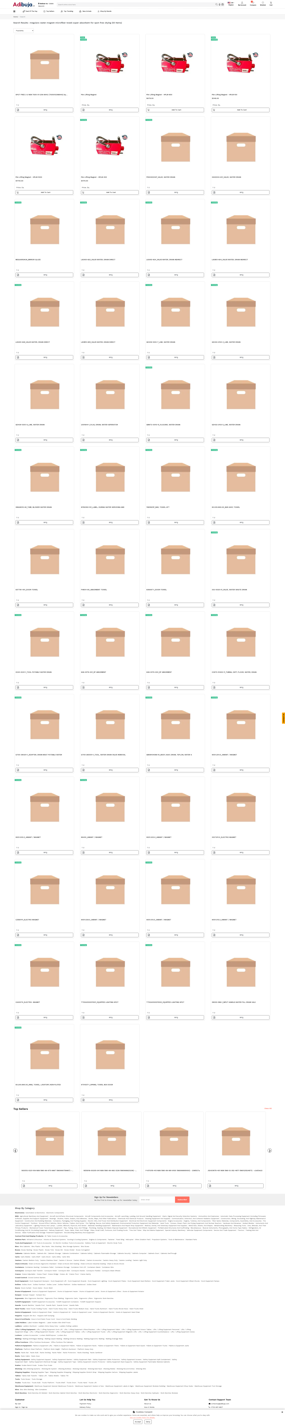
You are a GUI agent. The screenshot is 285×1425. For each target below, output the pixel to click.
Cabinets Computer (139, 1253)
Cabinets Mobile (29, 1253)
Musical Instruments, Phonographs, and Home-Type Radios (225, 1228)
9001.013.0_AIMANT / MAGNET (158, 920)
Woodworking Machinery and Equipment (79, 1232)
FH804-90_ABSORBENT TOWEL (94, 590)
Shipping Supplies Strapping (60, 1372)
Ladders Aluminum (30, 1326)
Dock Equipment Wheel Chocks (188, 1281)
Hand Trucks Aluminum (98, 1309)
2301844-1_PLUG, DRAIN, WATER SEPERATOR (99, 425)
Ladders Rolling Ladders (68, 1326)
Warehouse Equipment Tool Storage (208, 1386)
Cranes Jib (64, 1274)
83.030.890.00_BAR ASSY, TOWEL (226, 507)
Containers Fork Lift (78, 1267)
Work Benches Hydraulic (150, 1393)
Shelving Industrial (79, 1369)
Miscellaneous (196, 1228)
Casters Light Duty (140, 1260)
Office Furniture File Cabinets (62, 1342)
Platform (18, 1349)
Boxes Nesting (26, 1250)
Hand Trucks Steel (136, 1309)
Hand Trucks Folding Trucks (36, 1309)
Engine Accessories (175, 1221)
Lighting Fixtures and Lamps (44, 1225)
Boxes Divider (69, 1250)
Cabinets (18, 1253)
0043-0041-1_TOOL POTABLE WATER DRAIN (34, 672)
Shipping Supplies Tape (39, 1372)
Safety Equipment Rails (82, 1359)
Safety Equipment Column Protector (91, 1362)
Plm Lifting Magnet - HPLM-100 (224, 95)
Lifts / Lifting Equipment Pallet (108, 1329)
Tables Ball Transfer (29, 1376)
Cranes (18, 1274)
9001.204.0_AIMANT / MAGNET (224, 755)
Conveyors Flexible (93, 1271)
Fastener (111, 1239)
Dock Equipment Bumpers (39, 1281)
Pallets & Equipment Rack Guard (132, 1346)
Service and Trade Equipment (225, 1230)
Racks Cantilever (96, 1352)
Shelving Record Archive (125, 1369)
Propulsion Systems (159, 1239)
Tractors (241, 1230)
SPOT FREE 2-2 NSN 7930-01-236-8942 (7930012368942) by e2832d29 (41, 95)
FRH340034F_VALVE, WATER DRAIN (160, 177)
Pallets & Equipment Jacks (179, 1346)
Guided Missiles (248, 1223)
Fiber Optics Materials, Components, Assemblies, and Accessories (237, 1221)
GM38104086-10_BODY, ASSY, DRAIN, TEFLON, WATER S (169, 755)
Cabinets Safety (86, 1253)
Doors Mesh (48, 1288)
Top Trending (68, 11)
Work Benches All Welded (37, 1393)
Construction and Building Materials (38, 1221)
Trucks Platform (48, 1382)
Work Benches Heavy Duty (129, 1393)
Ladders (18, 1326)
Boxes (17, 1250)
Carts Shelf (36, 1257)
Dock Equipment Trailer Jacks (163, 1281)
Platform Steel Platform (33, 1349)
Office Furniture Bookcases (39, 1342)
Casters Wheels (79, 1260)
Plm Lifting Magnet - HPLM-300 (94, 177)
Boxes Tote (49, 1250)
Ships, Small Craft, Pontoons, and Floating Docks (109, 1230)
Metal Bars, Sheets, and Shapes (201, 1225)
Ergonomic (19, 1298)
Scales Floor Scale (45, 1365)
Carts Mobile (25, 1257)
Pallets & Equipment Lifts (42, 1346)
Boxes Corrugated (83, 1250)
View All (268, 1108)
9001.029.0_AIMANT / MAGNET (93, 920)
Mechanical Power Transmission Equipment (46, 1228)
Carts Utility (56, 1257)
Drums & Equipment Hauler (67, 1291)
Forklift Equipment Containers (67, 1302)
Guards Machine (28, 1305)
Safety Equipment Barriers (62, 1359)
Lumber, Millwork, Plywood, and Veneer (71, 1225)
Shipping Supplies (22, 1372)
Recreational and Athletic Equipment (142, 1228)
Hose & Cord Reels (22, 1319)
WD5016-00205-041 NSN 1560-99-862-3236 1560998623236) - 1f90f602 (109, 1171)
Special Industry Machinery (175, 1230)
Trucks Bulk (36, 1382)
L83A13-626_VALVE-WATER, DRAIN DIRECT (33, 342)
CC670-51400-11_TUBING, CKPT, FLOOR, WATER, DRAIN (234, 672)
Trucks (17, 1382)
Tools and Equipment (23, 1243)
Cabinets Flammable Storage (105, 1253)
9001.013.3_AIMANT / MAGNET (224, 920)
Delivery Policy (85, 1407)
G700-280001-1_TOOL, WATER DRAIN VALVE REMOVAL (103, 755)
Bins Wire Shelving (27, 1389)
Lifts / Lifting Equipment (25, 1329)
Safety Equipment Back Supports (119, 1362)
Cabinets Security (123, 1253)
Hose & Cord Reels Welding (66, 1319)
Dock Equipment (21, 1281)
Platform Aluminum (68, 1349)
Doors (17, 1288)
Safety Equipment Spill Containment (156, 1359)
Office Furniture (21, 1342)
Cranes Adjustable (28, 1274)
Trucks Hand (82, 1382)
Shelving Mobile (109, 1369)
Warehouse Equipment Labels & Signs (119, 1386)
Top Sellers (50, 11)
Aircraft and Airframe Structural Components (66, 1216)
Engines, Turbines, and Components (197, 1221)
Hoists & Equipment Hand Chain (128, 1312)
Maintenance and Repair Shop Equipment (127, 1225)
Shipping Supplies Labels (128, 1372)
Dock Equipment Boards (77, 1281)
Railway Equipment (56, 1230)
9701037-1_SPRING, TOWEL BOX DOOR (97, 1085)
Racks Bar (25, 1352)
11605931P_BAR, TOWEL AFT (157, 507)
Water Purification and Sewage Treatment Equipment (42, 1232)
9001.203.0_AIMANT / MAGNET (158, 837)
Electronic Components (55, 1213)
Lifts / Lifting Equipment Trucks (93, 1332)
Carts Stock (46, 1257)
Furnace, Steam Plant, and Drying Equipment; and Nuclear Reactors (195, 1223)
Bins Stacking (56, 1246)
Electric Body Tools (114, 1243)
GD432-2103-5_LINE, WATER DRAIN (226, 425)
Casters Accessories (94, 1260)
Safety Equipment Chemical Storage (43, 1362)
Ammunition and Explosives (208, 1216)
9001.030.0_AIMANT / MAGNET (28, 837)
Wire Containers (41, 1389)
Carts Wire (66, 1257)
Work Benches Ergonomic (108, 1393)
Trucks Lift (93, 1382)
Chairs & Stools (21, 1264)
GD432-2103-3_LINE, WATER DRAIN (226, 342)
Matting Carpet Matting (53, 1339)
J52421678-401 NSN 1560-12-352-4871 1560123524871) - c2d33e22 (235, 1171)
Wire (17, 1389)
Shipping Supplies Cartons (108, 1372)
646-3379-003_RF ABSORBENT (159, 672)
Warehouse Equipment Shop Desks (180, 1386)
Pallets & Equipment (23, 1346)
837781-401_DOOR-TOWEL (27, 590)
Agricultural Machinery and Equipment (34, 1216)
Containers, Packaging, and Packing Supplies (69, 1221)
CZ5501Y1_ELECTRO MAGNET (27, 920)
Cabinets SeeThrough (169, 1253)
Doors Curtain (26, 1288)
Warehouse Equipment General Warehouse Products (53, 1386)
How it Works (149, 1407)
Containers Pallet (47, 1267)
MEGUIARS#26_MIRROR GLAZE (28, 260)
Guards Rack (51, 1305)
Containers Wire (108, 1267)
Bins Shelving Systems (31, 1369)
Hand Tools (164, 1223)
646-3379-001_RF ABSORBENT (93, 672)
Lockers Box (62, 1335)
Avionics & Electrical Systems (55, 1239)
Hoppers (18, 1316)
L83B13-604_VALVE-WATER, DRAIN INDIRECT (230, 260)
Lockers (18, 1335)
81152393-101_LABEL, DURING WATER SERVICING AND (102, 507)
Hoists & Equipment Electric (103, 1312)
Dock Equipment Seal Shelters (139, 1281)
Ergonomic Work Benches (103, 1298)
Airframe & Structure (34, 1239)
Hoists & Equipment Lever (82, 1312)
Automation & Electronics (35, 1213)
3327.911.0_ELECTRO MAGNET (224, 837)
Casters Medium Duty (31, 1260)
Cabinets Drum (153, 1253)
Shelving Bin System (49, 1369)
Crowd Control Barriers (36, 1277)
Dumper (18, 1295)
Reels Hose (35, 1356)
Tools (17, 1379)
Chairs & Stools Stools (115, 1264)
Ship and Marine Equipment (153, 1230)
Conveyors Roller (50, 1271)
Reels (17, 1356)
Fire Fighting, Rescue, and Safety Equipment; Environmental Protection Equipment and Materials (122, 1223)
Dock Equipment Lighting (97, 1281)
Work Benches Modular (169, 1393)
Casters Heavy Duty (110, 1260)
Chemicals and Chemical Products (131, 1218)
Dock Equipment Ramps (210, 1281)
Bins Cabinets (25, 1246)
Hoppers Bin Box (29, 1316)
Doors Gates (37, 1288)
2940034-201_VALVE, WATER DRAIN (226, 177)
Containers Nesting (32, 1267)
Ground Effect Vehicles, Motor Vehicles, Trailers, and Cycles (61, 1223)
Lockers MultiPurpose (48, 1335)
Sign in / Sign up (21, 1407)
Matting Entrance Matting (72, 1339)
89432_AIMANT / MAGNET (91, 837)
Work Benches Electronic (87, 1393)
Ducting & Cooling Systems (77, 1239)
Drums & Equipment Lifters (111, 1291)
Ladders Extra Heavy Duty (48, 1326)
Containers (19, 1267)
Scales (17, 1365)
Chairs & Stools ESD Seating (68, 1264)
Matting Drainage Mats (114, 1339)
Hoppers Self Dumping (45, 1316)
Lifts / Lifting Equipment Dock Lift (49, 1329)
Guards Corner (62, 1305)
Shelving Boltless (64, 1369)
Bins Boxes (85, 1246)
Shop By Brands (105, 11)
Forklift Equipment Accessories (43, 1302)
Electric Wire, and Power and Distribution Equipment (108, 1221)
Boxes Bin (59, 1250)
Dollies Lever (51, 1284)
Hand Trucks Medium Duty (78, 1309)
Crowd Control (21, 1277)
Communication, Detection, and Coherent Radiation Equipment (195, 1218)
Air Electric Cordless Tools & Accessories (68, 1243)
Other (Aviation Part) (142, 1239)
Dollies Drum (27, 1284)
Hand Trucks (20, 1309)
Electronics (19, 1213)
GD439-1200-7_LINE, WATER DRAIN (160, 342)
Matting (18, 1339)
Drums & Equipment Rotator (133, 1291)
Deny (148, 1422)
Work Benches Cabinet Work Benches (63, 1393)
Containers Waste (93, 1267)
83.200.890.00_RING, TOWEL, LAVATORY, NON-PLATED (38, 1085)
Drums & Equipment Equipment (44, 1291)
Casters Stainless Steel (48, 1260)
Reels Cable (25, 1356)
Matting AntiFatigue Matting (33, 1339)
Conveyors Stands (78, 1271)
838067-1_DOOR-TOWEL (156, 590)
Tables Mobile (53, 1376)
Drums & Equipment (23, 1291)
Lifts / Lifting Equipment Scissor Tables (136, 1329)
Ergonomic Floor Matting (54, 1298)
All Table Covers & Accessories (56, 1236)
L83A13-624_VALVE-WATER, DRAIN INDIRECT (164, 260)
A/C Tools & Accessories (42, 1243)
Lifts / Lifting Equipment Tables (68, 1332)
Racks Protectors (69, 1352)
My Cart (18, 1404)
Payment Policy (85, 1404)
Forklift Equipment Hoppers (90, 1302)
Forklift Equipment (22, 1302)
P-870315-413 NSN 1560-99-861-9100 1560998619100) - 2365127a (173, 1171)
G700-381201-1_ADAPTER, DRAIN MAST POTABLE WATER (39, 755)
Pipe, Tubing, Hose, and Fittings (76, 1228)
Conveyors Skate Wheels (111, 1271)
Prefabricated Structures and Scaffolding (173, 1228)
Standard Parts (191, 1239)
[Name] (216, 4)
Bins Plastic (36, 1246)
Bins (16, 1246)
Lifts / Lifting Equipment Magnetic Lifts (122, 1332)
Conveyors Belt (64, 1271)
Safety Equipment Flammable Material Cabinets (152, 1362)
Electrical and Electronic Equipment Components (147, 1221)
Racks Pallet (56, 1352)
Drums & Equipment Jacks (89, 1291)
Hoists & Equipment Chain (42, 1312)
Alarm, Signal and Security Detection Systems (179, 1216)
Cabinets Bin (41, 1253)
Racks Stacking (83, 1352)
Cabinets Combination (70, 1253)
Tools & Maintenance (176, 1239)
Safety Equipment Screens (131, 1359)
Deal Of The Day (31, 11)
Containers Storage (62, 1267)
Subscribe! (182, 1200)
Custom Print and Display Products (29, 1236)
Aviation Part (20, 1239)
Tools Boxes (25, 1379)
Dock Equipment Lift (58, 1281)
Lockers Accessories (30, 1335)
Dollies (18, 1284)
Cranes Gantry (85, 1274)
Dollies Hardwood (78, 1284)
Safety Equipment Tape (67, 1362)
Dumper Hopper (29, 1295)
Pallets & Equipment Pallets (64, 1346)
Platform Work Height (52, 1349)
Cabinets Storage (54, 1253)
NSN (16, 1216)
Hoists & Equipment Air (61, 1312)
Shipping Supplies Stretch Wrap (84, 1372)
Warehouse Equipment (24, 1386)
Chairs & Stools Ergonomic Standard (42, 1264)
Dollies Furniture (39, 1284)
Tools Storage (37, 1379)
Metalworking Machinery (223, 1225)
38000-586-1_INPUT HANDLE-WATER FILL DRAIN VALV (234, 1002)
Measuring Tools (240, 1225)
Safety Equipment (22, 1359)
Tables (17, 1376)
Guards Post (40, 1305)
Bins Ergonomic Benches (34, 1298)
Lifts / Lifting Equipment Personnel (166, 1329)
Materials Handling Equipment (99, 1225)
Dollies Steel (91, 1284)
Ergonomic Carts (71, 1298)
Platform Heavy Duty (85, 1349)
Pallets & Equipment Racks (86, 1346)
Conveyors (19, 1271)
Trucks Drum (71, 1382)
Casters (18, 1260)
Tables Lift (43, 1376)
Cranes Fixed (41, 1274)
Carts (17, 1257)
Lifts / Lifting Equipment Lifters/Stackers (79, 1329)
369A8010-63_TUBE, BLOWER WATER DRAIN (34, 507)
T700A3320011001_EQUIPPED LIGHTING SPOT (99, 1002)
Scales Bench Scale (29, 1365)
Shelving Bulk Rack (95, 1369)
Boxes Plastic (39, 1250)
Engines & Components (97, 1239)
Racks (17, 1352)
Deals (82, 37)
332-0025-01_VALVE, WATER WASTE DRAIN (229, 590)
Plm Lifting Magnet (89, 95)
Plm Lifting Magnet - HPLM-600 (159, 95)
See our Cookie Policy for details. (142, 1417)
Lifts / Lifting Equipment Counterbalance (153, 1332)
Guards (18, 1305)
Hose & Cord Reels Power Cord (43, 1319)
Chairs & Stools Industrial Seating (93, 1264)
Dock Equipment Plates (117, 1281)
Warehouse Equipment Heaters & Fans (89, 1386)
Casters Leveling (125, 1260)
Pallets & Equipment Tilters (108, 1346)
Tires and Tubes (135, 1230)
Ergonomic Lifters (86, 1298)
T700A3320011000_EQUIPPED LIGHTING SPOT (165, 1002)
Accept (138, 1422)
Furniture (34, 1223)
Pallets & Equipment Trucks (156, 1346)
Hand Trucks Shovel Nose (118, 1309)
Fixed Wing (120, 1239)
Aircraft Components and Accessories (99, 1216)
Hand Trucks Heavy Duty (58, 1309)
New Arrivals (86, 11)
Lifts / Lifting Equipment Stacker (42, 1332)
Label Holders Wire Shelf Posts (58, 1322)
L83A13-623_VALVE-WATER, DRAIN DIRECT (98, 260)
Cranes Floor (74, 1274)
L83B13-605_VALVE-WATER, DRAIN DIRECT (98, 342)
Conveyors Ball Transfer (34, 1271)
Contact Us (283, 718)
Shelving (18, 1369)
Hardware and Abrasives (232, 1223)
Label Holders (20, 1322)
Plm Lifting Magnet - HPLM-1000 (29, 177)
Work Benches (20, 1393)
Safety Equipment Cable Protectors (106, 1359)
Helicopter (129, 1239)
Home (15, 17)
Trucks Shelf (60, 1382)
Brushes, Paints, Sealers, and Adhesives (72, 1218)
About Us (147, 1404)
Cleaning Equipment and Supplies (157, 1218)
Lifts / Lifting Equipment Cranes (183, 1332)
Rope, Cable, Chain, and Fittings (77, 1230)
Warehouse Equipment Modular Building (150, 1386)
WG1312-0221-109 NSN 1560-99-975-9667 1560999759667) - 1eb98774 (46, 1171)
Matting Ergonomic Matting (94, 1339)
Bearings (53, 1218)
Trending (83, 39)
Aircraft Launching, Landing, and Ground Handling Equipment (138, 1216)
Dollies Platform (64, 1284)
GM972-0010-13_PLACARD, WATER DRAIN (163, 425)
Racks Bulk (34, 1352)
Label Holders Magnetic (36, 1322)
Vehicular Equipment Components (199, 1230)
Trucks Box (26, 1382)
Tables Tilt (64, 1376)
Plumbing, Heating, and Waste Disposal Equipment (108, 1228)
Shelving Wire (141, 1369)
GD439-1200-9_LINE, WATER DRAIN (30, 425)
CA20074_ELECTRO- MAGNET (28, 1002)
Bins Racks (46, 1246)
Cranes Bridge (53, 1274)
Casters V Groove (65, 1260)
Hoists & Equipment (23, 1312)
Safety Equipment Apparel (41, 1359)
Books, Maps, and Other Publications (102, 1218)
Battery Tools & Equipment (95, 1243)
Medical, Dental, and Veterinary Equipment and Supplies (166, 1225)
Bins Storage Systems (71, 1246)
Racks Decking (45, 1352)
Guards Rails (74, 1305)
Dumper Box (41, 1295)
